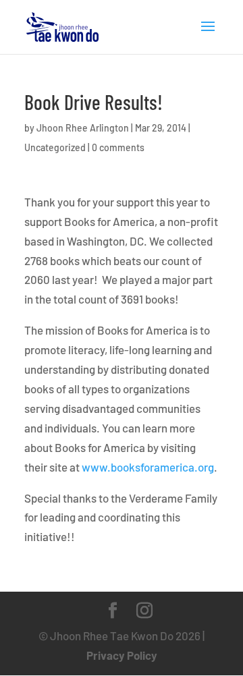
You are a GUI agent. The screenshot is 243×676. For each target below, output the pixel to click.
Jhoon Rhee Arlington (82, 128)
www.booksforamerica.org (148, 467)
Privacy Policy (121, 655)
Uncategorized (55, 147)
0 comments (118, 147)
